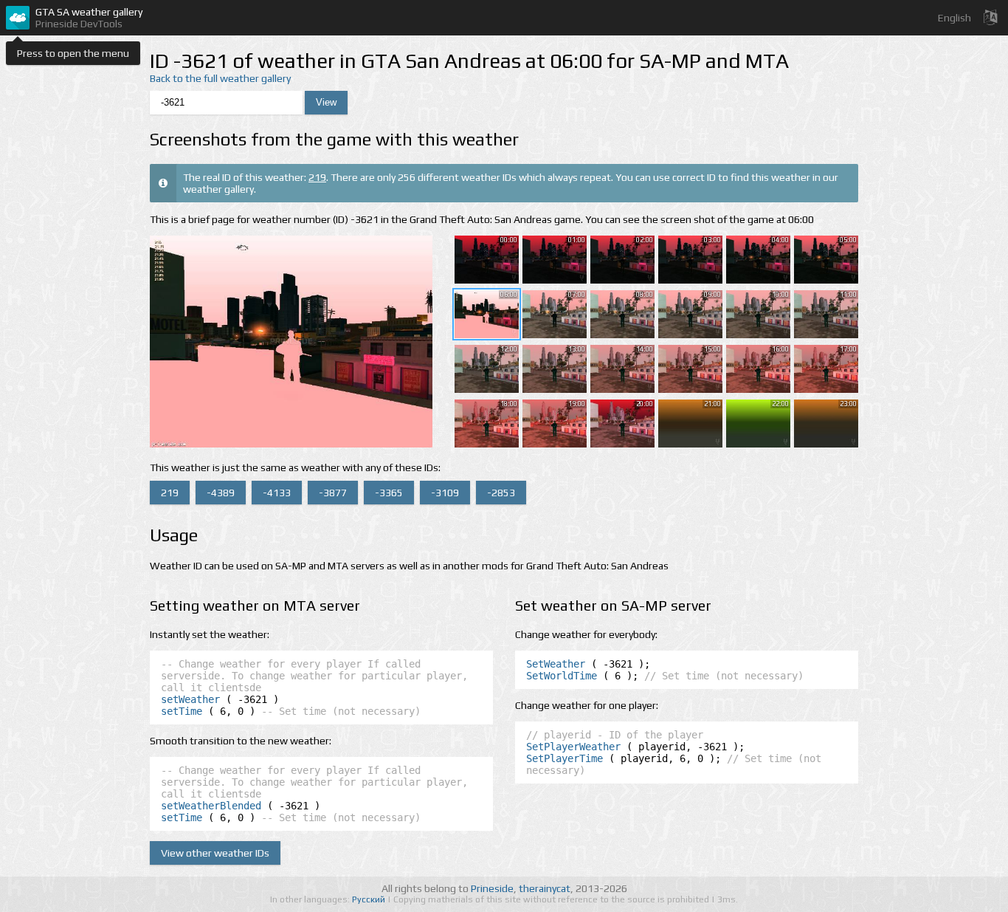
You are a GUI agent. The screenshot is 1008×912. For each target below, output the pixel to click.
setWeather (190, 699)
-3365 (389, 492)
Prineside (492, 888)
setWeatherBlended (211, 806)
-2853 (501, 492)
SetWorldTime (561, 676)
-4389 (221, 492)
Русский (369, 899)
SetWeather (555, 664)
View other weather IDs (215, 853)
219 (317, 177)
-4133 (277, 492)
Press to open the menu (73, 53)
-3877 (333, 492)
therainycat (544, 888)
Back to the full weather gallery (220, 78)
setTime (181, 711)
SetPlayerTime (564, 758)
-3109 (445, 492)
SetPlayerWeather (573, 746)
